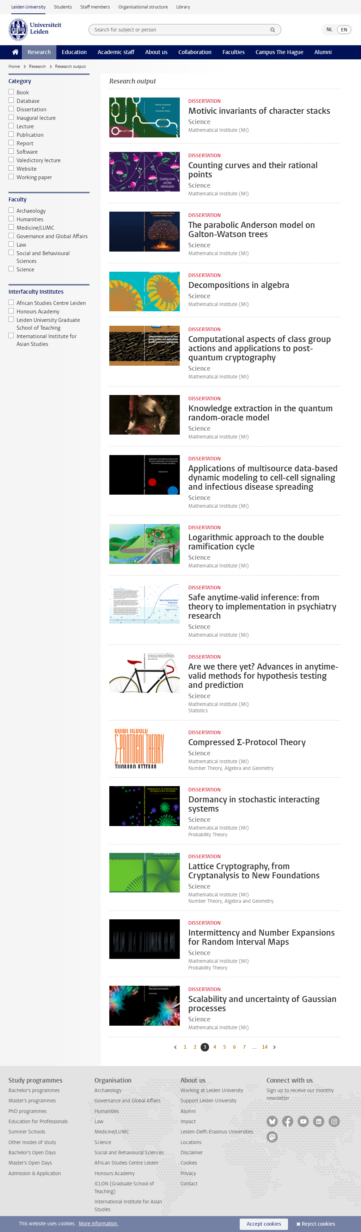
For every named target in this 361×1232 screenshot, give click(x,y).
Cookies (188, 1163)
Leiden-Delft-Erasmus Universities (216, 1131)
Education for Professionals (38, 1121)
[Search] (272, 29)
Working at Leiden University (211, 1090)
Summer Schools (26, 1131)
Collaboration (195, 52)
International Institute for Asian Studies (47, 340)
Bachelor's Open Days (32, 1152)
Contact (188, 1183)
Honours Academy (38, 311)
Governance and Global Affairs (52, 236)
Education (74, 52)
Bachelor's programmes (34, 1090)
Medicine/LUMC (35, 227)
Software (27, 151)
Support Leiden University (208, 1100)
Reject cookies (318, 1224)
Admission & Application (34, 1173)
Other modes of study (32, 1142)
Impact (188, 1121)
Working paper (34, 177)
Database (28, 101)
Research (39, 52)
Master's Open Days (30, 1163)
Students (63, 7)
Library (183, 7)
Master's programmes (32, 1100)
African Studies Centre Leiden (51, 303)
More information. (98, 1223)
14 (265, 1047)
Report (25, 143)
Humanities (30, 219)
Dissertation (31, 109)
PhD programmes (27, 1111)
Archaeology (31, 210)
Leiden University (28, 7)
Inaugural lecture (36, 118)
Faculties (233, 52)
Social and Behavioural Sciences (43, 257)
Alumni (323, 52)
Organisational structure (143, 7)
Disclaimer (191, 1152)
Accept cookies (264, 1224)
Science (25, 269)
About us (156, 52)
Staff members (95, 7)
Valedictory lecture (39, 160)
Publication (30, 134)
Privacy (188, 1173)
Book (23, 92)
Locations (190, 1142)
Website (27, 168)
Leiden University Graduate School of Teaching (48, 324)
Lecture (25, 126)
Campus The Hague (280, 52)
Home (14, 66)
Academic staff (116, 52)
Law (21, 244)
